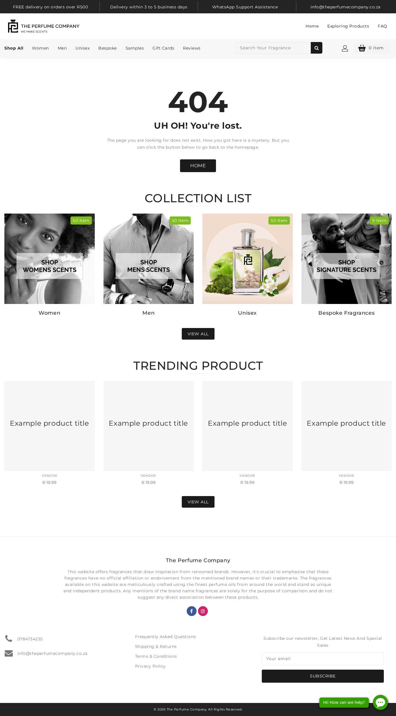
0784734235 (30, 639)
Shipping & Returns (156, 646)
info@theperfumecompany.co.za (52, 653)
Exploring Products (348, 26)
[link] (50, 6)
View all (198, 333)
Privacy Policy (150, 666)
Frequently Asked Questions (165, 636)
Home (312, 26)
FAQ (382, 26)
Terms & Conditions (156, 656)
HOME (198, 165)
